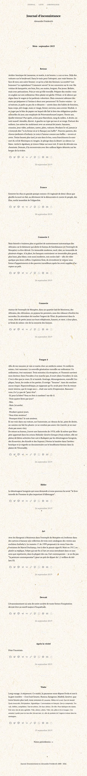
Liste (41, 4)
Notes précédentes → (43, 741)
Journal (31, 4)
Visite (43, 687)
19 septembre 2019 (43, 730)
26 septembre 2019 (43, 280)
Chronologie (53, 4)
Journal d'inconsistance (44, 16)
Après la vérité (43, 643)
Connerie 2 (43, 237)
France (43, 187)
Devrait (43, 597)
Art (43, 531)
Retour (43, 68)
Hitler (43, 484)
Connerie (43, 303)
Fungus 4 (43, 359)
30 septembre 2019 (43, 164)
